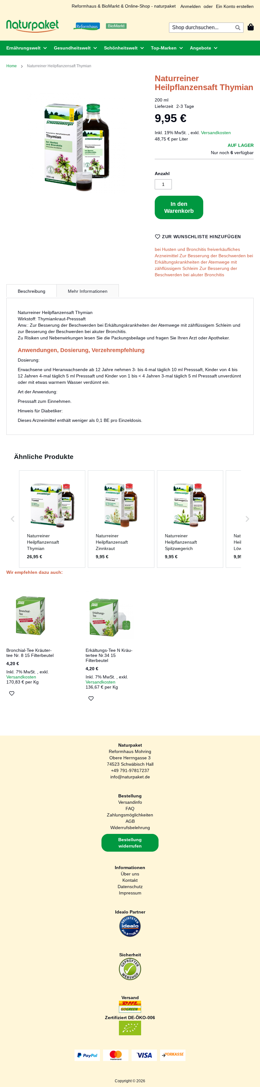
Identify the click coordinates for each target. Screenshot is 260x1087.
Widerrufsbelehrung (130, 827)
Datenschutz (130, 886)
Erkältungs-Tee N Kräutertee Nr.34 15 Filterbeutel (109, 655)
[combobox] (206, 28)
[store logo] (32, 26)
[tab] (31, 290)
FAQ (130, 808)
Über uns (130, 873)
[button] (12, 519)
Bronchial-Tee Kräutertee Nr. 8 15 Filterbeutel (30, 653)
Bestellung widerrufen (130, 842)
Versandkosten (216, 132)
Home (11, 66)
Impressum (130, 892)
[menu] (130, 48)
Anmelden (190, 6)
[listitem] (52, 519)
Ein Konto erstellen (235, 6)
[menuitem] (25, 48)
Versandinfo (130, 802)
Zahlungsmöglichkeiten (130, 814)
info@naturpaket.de (130, 776)
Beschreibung (31, 291)
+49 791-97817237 (130, 770)
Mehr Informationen (87, 291)
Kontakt (130, 880)
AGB (130, 821)
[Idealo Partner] (130, 935)
